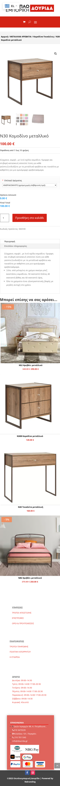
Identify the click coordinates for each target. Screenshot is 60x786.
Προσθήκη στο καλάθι (29, 218)
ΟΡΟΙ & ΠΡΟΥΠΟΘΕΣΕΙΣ (23, 623)
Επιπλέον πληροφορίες (15, 246)
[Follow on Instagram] (33, 772)
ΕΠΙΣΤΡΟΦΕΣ (18, 618)
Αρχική (4, 36)
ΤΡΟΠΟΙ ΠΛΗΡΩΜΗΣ (19, 646)
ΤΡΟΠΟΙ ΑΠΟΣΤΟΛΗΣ (21, 612)
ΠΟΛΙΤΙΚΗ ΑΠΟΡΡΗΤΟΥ (20, 651)
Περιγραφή (9, 241)
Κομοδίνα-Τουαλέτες (43, 36)
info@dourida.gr (20, 741)
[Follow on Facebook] (27, 772)
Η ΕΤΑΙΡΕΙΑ (15, 657)
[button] (55, 53)
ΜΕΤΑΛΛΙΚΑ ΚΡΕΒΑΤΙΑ (20, 36)
